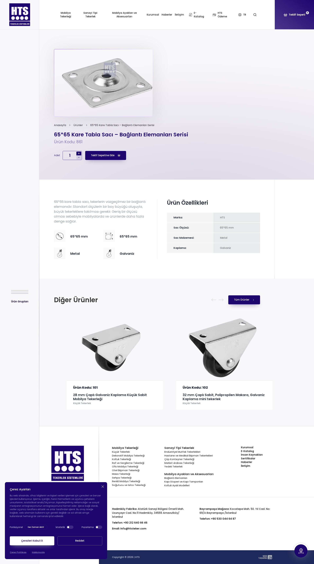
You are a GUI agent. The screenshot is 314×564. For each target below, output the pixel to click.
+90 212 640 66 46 (129, 523)
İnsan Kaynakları (252, 454)
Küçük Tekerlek (69, 403)
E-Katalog (247, 451)
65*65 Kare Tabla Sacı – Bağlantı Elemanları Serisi (122, 125)
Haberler (167, 14)
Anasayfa (60, 125)
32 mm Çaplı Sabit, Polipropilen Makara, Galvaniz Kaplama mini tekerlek (211, 397)
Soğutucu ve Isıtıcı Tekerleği (129, 485)
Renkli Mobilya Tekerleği (126, 481)
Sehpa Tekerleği (121, 477)
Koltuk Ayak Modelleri (177, 485)
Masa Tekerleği (121, 474)
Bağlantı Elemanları (175, 478)
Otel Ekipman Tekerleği (126, 470)
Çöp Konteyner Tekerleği (179, 459)
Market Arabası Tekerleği (179, 463)
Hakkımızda (38, 552)
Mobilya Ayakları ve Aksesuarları (124, 14)
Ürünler (78, 125)
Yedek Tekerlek (173, 466)
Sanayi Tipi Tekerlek (90, 14)
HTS (137, 557)
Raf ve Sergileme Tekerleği (128, 463)
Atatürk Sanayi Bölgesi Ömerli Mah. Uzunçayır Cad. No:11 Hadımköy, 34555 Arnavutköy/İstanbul (148, 513)
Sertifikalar (248, 458)
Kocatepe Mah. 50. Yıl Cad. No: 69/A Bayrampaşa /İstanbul (235, 511)
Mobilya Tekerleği (65, 14)
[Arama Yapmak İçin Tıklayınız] (255, 14)
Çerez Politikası (18, 552)
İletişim (179, 14)
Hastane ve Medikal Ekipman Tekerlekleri (188, 455)
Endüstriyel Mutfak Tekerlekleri (182, 451)
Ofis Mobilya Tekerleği (125, 466)
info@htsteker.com (129, 528)
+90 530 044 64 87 (218, 519)
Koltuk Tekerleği (121, 459)
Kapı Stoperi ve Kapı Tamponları (183, 481)
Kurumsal (153, 14)
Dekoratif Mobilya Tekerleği (128, 455)
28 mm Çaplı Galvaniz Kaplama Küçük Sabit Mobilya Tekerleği (97, 397)
